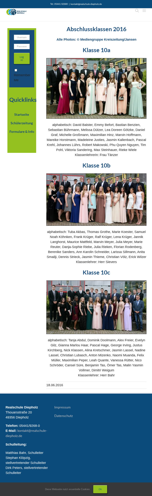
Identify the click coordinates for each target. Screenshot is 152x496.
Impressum (62, 407)
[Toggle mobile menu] (144, 10)
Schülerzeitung (22, 123)
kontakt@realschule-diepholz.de (86, 4)
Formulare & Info (21, 131)
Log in (22, 58)
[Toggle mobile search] (137, 10)
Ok (100, 489)
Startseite (21, 114)
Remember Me (22, 77)
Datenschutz (63, 416)
